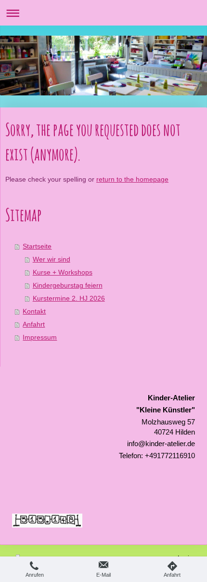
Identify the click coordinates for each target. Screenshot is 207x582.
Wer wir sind (51, 259)
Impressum (40, 337)
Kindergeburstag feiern (68, 285)
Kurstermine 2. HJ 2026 (69, 298)
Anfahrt (34, 324)
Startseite (37, 246)
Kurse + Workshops (62, 272)
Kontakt (34, 311)
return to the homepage (132, 179)
